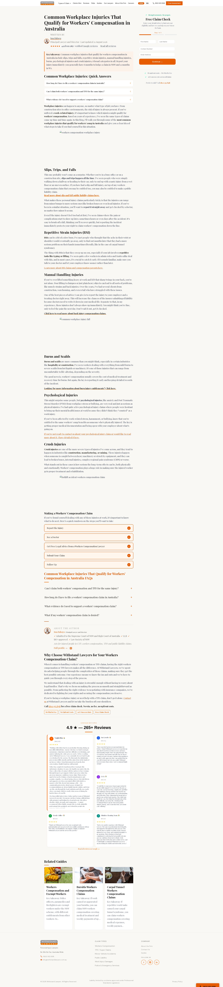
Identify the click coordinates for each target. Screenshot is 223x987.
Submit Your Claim (56, 555)
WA (147, 3)
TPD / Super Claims (103, 950)
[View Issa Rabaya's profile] (46, 41)
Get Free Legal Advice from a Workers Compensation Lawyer (76, 546)
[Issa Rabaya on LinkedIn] (71, 648)
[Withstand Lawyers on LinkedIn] (156, 962)
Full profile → (60, 648)
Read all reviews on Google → (88, 849)
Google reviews (90, 46)
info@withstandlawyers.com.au (55, 960)
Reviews (86, 3)
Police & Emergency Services (107, 965)
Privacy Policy (177, 982)
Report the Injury (55, 528)
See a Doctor (53, 537)
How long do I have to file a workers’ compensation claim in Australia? (88, 83)
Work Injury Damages (104, 961)
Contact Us (145, 949)
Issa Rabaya (55, 38)
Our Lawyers (108, 3)
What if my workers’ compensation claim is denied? (72, 615)
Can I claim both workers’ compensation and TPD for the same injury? (88, 91)
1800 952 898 (160, 3)
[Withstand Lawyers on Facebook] (143, 962)
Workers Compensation (105, 946)
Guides (99, 3)
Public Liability (101, 957)
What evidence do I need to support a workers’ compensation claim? (88, 99)
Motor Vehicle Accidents (105, 954)
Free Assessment (174, 3)
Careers (131, 3)
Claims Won (77, 3)
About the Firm (120, 3)
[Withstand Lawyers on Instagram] (150, 962)
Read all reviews (108, 46)
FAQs (93, 3)
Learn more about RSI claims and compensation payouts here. (73, 268)
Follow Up (52, 564)
